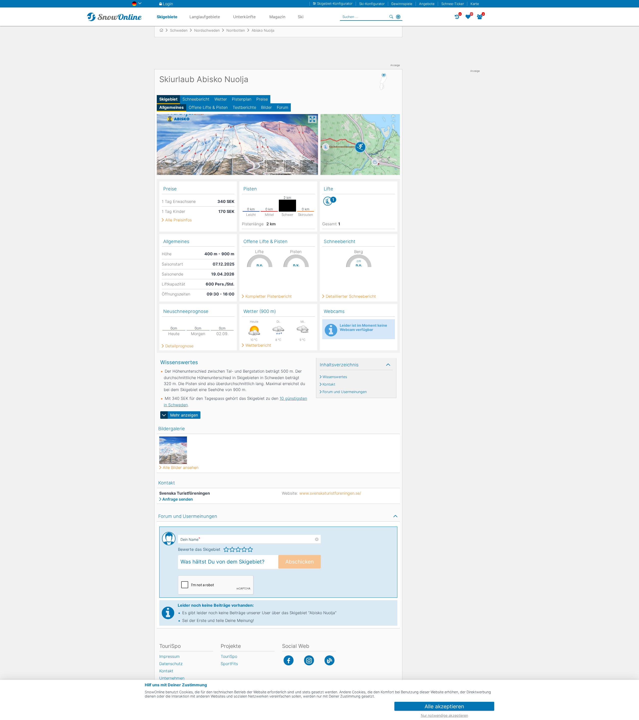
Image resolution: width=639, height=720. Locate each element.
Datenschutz (170, 663)
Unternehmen (171, 678)
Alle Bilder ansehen (180, 467)
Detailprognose (179, 346)
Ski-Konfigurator (372, 4)
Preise (262, 99)
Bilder (266, 107)
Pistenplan (241, 99)
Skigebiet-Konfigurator (334, 3)
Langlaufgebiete (204, 16)
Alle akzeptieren (444, 706)
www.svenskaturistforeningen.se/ (330, 493)
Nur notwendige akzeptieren (444, 715)
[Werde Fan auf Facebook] (289, 660)
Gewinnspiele (401, 4)
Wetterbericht (258, 345)
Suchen (391, 16)
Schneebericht (195, 99)
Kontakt (328, 384)
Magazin (277, 16)
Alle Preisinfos (178, 220)
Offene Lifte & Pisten (208, 107)
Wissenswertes (334, 377)
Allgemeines (171, 107)
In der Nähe (398, 16)
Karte (475, 4)
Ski (301, 16)
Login (168, 3)
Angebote (427, 4)
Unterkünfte (244, 16)
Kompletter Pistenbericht (268, 296)
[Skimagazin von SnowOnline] (329, 660)
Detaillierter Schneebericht (351, 296)
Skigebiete (167, 16)
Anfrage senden (177, 499)
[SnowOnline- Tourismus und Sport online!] (163, 30)
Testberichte (244, 107)
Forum (282, 107)
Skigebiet (168, 99)
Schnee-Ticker (452, 4)
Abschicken (299, 562)
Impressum (169, 656)
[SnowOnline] (114, 16)
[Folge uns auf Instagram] (309, 660)
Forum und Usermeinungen (344, 392)
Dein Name (190, 539)
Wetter (220, 99)
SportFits (229, 663)
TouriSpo (229, 656)
